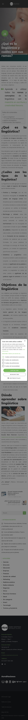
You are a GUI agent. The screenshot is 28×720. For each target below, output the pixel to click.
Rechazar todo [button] (14, 374)
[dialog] (14, 360)
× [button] (24, 340)
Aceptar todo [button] (14, 370)
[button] (14, 353)
